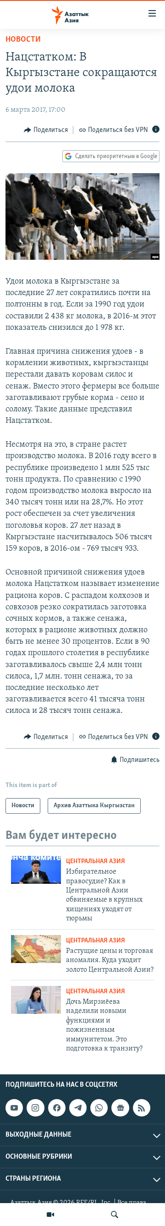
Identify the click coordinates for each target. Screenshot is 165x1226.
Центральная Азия (95, 861)
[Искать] (114, 1214)
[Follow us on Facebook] (57, 1108)
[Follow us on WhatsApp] (99, 1108)
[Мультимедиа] (50, 1214)
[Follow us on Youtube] (14, 1108)
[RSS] (141, 1108)
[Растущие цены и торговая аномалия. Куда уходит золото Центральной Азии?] (36, 949)
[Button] (46, 130)
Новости (23, 40)
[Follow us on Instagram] (35, 1108)
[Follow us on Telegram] (78, 1108)
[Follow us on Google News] (120, 1108)
